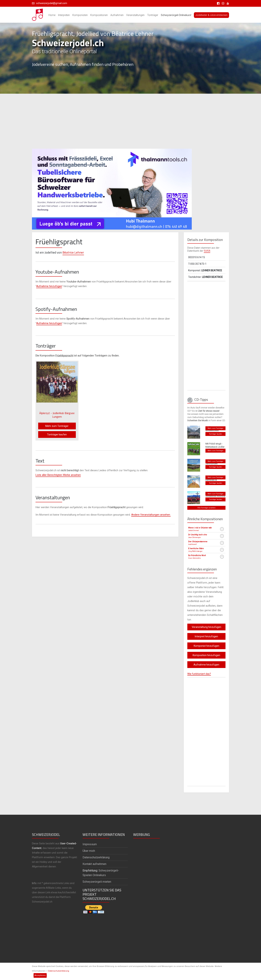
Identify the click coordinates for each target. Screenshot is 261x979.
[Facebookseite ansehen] (217, 3)
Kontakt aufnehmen (94, 864)
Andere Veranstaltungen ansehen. (151, 514)
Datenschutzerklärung (58, 971)
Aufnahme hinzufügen (49, 286)
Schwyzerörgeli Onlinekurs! (176, 15)
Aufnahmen (117, 15)
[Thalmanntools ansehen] (112, 187)
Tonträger (152, 15)
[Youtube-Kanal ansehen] (227, 3)
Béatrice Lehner (73, 252)
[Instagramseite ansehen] (222, 3)
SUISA (207, 250)
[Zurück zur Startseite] (37, 13)
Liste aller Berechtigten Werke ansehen (58, 475)
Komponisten (80, 15)
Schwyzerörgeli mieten (97, 881)
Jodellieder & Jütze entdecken (211, 15)
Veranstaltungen (135, 15)
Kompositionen (99, 15)
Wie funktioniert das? (199, 673)
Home (51, 15)
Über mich (89, 850)
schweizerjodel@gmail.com (51, 3)
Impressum (90, 844)
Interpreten (64, 15)
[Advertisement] (130, 121)
